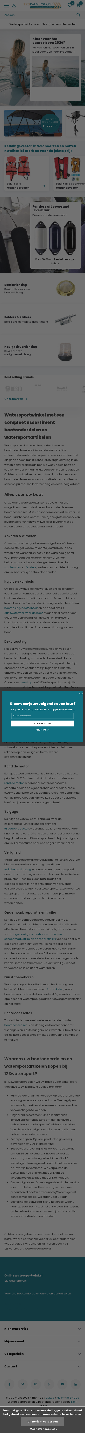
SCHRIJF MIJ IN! (42, 723)
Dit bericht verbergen (42, 1421)
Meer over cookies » (43, 1429)
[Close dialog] (81, 693)
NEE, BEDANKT (42, 730)
